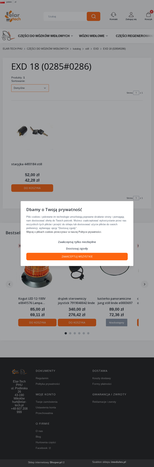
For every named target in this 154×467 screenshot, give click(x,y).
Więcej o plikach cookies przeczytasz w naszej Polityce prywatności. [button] (64, 231)
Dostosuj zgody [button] (77, 248)
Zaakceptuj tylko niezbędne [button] (77, 242)
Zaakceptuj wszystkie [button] (77, 256)
